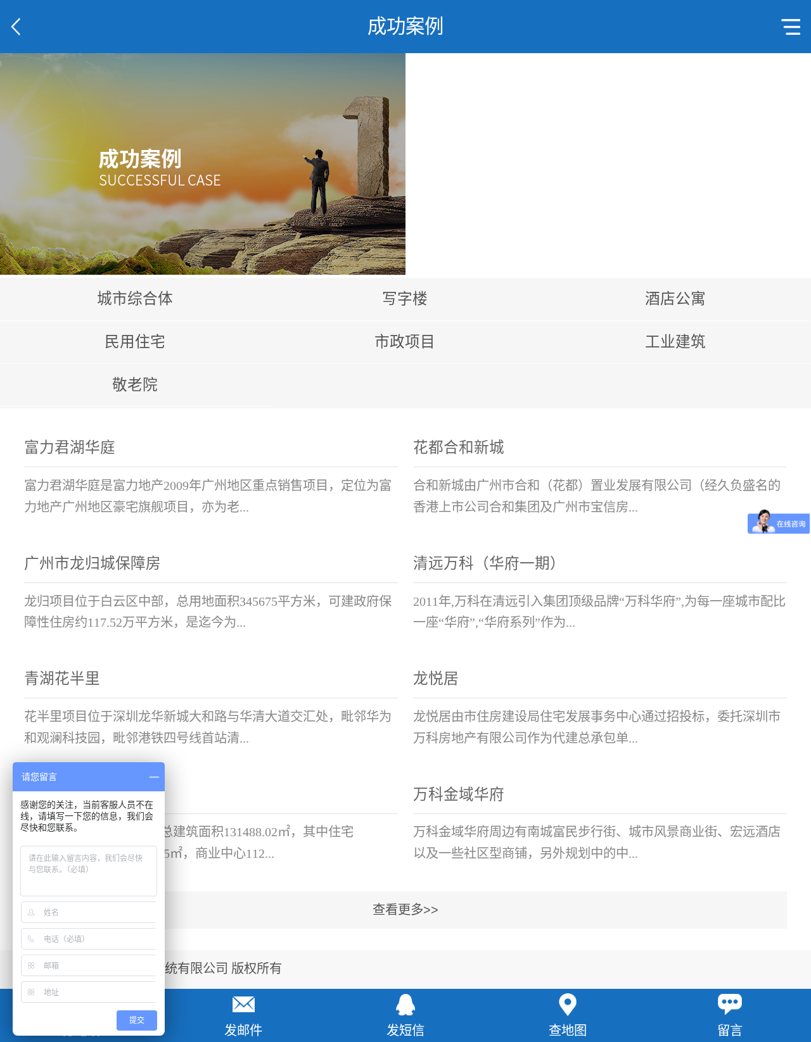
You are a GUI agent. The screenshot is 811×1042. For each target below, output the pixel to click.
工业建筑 (675, 342)
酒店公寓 (675, 299)
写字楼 (405, 299)
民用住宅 (135, 342)
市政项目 (404, 342)
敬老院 (135, 385)
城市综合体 (135, 299)
